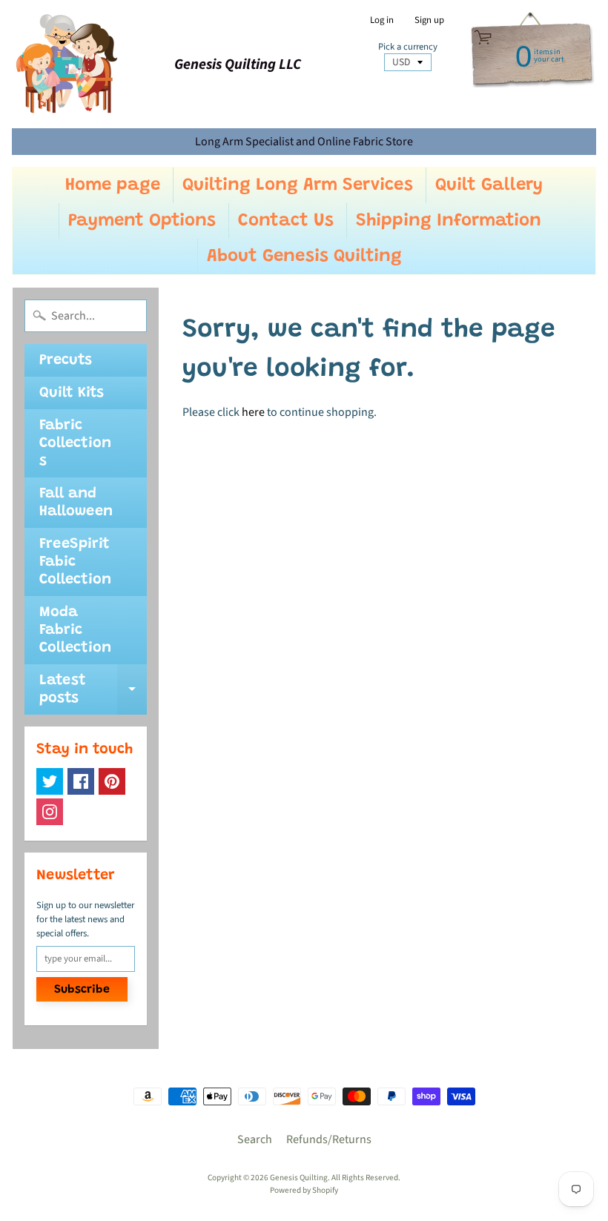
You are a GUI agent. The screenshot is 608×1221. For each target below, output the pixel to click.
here (253, 412)
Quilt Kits (71, 393)
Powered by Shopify (304, 1190)
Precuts (65, 360)
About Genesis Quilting (304, 256)
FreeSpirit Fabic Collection (75, 562)
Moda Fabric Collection (75, 630)
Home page (112, 185)
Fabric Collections (75, 443)
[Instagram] (49, 811)
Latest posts (93, 690)
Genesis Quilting (299, 1177)
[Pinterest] (112, 781)
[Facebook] (80, 781)
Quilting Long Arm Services (297, 185)
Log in (382, 20)
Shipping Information (448, 221)
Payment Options (142, 221)
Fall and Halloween (76, 502)
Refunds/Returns (328, 1139)
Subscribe (82, 990)
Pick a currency (407, 47)
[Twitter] (49, 781)
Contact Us (286, 221)
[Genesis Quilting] (67, 64)
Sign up (429, 20)
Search (254, 1139)
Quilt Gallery (489, 185)
